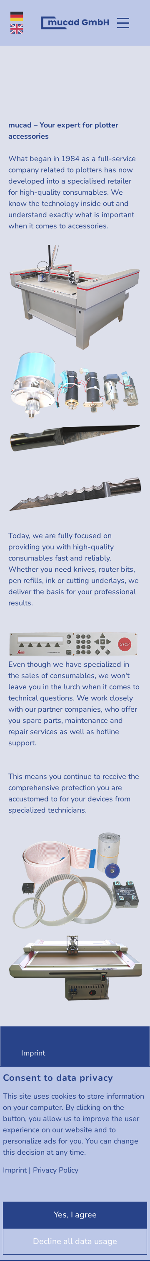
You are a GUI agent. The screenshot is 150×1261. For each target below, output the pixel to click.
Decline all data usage (75, 1241)
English (16, 29)
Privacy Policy (55, 1170)
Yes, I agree (75, 1214)
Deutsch (16, 16)
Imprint (15, 1170)
